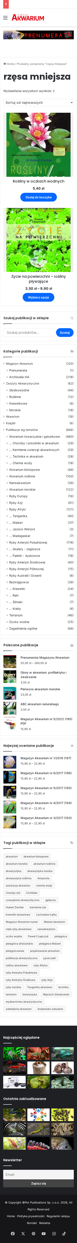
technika (63, 987)
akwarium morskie (17, 863)
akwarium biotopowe (36, 856)
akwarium (12, 856)
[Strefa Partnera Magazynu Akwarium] (38, 1114)
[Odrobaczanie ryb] (62, 1068)
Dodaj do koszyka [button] (39, 197)
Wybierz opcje (38, 297)
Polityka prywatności (30, 1216)
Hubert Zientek (15, 907)
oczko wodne (14, 936)
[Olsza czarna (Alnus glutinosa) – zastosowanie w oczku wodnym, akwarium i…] (62, 1114)
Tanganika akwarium (39, 987)
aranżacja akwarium (18, 885)
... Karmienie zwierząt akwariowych (34, 450)
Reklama (44, 1223)
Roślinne (15, 397)
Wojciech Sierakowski (56, 994)
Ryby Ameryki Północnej (26, 569)
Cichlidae (31, 892)
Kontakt (32, 1223)
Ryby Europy (18, 496)
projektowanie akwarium (45, 950)
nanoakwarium (46, 929)
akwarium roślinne (44, 863)
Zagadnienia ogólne (23, 628)
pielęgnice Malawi (50, 943)
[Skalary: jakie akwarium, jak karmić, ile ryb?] (14, 1053)
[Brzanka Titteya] (14, 1143)
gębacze (50, 900)
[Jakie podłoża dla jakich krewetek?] (14, 1068)
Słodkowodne (19, 390)
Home (11, 64)
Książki (10, 423)
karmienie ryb (38, 907)
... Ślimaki (15, 602)
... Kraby (15, 608)
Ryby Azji (15, 503)
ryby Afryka (40, 965)
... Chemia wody (20, 463)
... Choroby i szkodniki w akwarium (34, 443)
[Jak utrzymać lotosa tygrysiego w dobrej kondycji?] (38, 1082)
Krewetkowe (18, 403)
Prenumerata (18, 370)
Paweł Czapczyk (38, 936)
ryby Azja (47, 979)
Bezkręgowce (19, 582)
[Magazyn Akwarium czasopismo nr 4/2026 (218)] (14, 1114)
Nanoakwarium (20, 483)
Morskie (15, 410)
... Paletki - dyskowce (24, 555)
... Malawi (16, 522)
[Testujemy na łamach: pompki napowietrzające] (14, 1082)
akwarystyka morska (39, 871)
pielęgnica (61, 936)
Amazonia (43, 878)
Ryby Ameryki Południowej (28, 542)
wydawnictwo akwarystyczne (24, 1001)
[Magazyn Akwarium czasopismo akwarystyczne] (28, 17)
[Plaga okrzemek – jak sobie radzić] (38, 1053)
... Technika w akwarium (26, 456)
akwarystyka (13, 871)
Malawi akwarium (54, 921)
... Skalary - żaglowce (24, 549)
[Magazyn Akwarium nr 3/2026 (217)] (38, 1143)
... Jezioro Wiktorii (22, 529)
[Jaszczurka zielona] (38, 1129)
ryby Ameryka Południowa (21, 972)
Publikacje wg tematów (22, 429)
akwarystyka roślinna (18, 878)
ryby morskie (13, 987)
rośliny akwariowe (17, 965)
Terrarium (15, 615)
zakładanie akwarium (18, 1008)
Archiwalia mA (19, 377)
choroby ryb (13, 892)
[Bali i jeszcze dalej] (14, 1129)
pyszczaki (49, 958)
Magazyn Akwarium (19, 363)
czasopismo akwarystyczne (22, 900)
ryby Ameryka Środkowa (20, 979)
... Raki (14, 595)
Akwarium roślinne (22, 476)
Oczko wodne (19, 622)
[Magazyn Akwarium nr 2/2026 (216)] (62, 1143)
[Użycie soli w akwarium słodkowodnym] (38, 1068)
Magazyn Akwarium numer (22, 921)
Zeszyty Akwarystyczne (22, 383)
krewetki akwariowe (18, 914)
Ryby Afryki (17, 509)
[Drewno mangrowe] (62, 1129)
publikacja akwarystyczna (21, 958)
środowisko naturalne (50, 1008)
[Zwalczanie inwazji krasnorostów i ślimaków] (62, 1082)
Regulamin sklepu (58, 1216)
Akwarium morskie (22, 489)
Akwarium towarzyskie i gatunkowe (34, 436)
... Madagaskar (19, 536)
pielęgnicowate (15, 950)
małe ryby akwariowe (18, 929)
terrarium (11, 994)
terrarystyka (29, 994)
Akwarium (12, 416)
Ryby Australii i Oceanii (25, 575)
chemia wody (44, 885)
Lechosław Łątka (46, 914)
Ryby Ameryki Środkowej (27, 562)
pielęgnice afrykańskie (19, 943)
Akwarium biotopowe (24, 469)
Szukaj (65, 332)
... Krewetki (17, 589)
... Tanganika (18, 516)
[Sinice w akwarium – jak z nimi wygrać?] (62, 1053)
